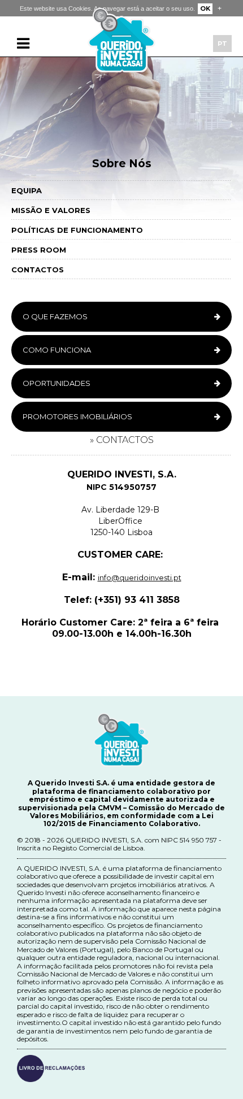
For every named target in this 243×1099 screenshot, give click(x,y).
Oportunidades (56, 383)
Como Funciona (57, 349)
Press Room (38, 249)
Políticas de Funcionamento (77, 229)
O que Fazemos (55, 316)
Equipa (26, 190)
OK (205, 8)
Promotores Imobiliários (77, 416)
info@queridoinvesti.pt (139, 577)
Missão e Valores (50, 210)
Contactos (37, 269)
